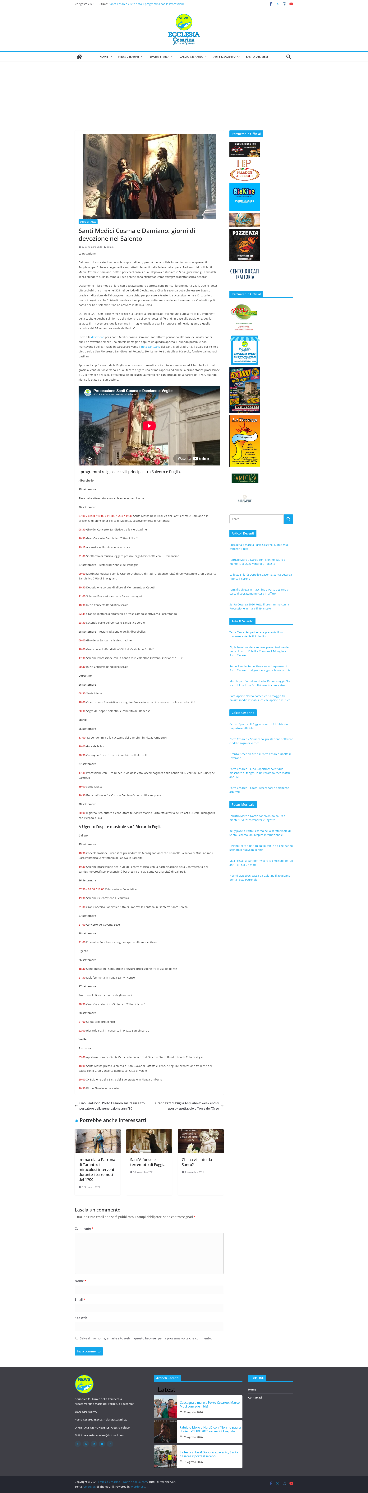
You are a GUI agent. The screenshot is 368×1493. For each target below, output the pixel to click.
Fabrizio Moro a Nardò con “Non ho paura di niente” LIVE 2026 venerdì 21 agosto (210, 1429)
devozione (97, 337)
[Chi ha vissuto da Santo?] (201, 1132)
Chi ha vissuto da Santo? (197, 1162)
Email (80, 1299)
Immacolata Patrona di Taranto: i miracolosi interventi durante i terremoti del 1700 (97, 1169)
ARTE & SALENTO (225, 56)
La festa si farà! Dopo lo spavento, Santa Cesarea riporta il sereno (209, 1454)
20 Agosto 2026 (193, 1437)
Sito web (81, 1318)
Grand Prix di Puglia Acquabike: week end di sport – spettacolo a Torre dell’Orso (187, 1106)
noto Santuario (150, 346)
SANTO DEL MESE (257, 56)
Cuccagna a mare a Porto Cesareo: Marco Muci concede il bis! (210, 1404)
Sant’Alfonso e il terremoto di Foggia (147, 1162)
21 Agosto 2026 (193, 1412)
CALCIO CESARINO (191, 56)
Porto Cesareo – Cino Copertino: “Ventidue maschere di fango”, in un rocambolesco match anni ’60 (259, 773)
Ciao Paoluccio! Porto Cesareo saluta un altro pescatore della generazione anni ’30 (112, 1106)
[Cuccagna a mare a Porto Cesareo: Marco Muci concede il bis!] (165, 1406)
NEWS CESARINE (128, 56)
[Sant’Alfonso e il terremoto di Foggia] (149, 1132)
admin (110, 246)
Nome (80, 1281)
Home (104, 56)
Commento (84, 1228)
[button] (110, 57)
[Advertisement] (184, 90)
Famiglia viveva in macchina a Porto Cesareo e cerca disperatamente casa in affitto (142, 6)
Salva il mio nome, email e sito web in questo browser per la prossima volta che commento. (146, 1338)
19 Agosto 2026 (193, 1462)
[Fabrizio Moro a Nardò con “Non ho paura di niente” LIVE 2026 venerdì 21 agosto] (165, 1431)
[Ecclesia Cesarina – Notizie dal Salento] (79, 56)
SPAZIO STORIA (159, 56)
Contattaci (255, 1397)
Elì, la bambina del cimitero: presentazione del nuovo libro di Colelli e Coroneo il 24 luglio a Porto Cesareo (259, 651)
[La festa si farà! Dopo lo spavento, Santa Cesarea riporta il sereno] (165, 1456)
